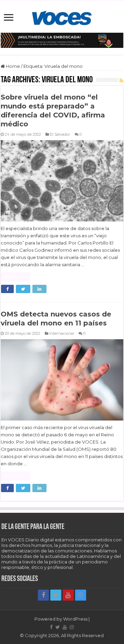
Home (12, 66)
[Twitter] (55, 595)
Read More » (15, 276)
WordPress (75, 619)
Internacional (61, 333)
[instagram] (80, 595)
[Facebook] (43, 595)
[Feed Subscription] (121, 80)
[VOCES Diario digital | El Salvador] (62, 17)
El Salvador (60, 134)
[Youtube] (68, 595)
